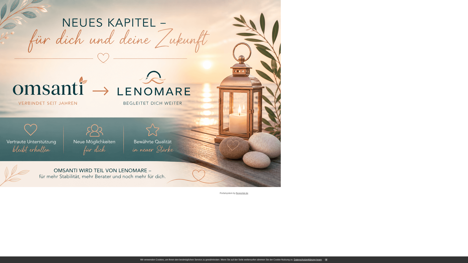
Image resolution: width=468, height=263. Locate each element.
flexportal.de (242, 193)
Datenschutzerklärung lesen (308, 259)
